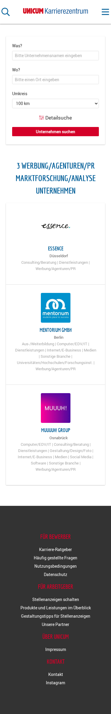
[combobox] (55, 55)
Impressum (55, 649)
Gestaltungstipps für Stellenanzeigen (55, 616)
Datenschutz (55, 574)
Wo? (16, 70)
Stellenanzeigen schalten (55, 599)
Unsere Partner (55, 624)
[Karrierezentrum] (55, 9)
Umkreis (19, 93)
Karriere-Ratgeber (55, 549)
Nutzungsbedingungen (55, 566)
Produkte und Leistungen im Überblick (55, 608)
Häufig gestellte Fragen (55, 558)
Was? (17, 45)
